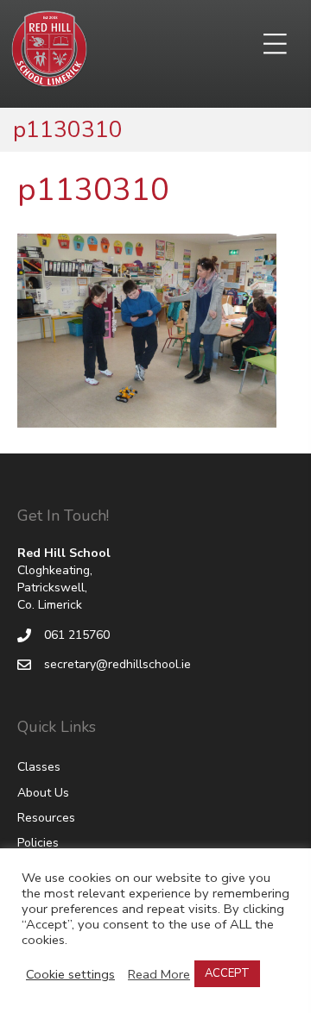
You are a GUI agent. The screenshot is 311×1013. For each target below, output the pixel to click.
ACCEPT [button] (227, 973)
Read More (159, 974)
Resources (46, 818)
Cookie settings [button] (70, 974)
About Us (43, 793)
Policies (38, 843)
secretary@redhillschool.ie (117, 664)
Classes (38, 767)
